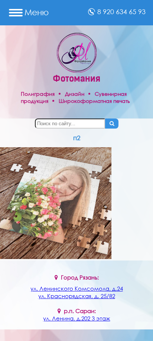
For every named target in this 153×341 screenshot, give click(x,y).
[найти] (111, 124)
